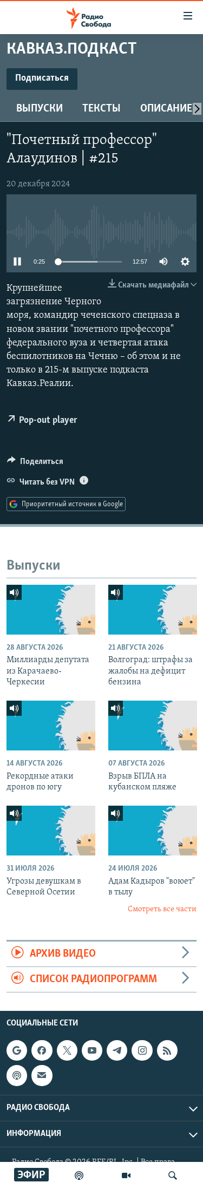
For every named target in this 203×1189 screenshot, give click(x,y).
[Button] (35, 464)
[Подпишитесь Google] (16, 1051)
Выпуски (39, 108)
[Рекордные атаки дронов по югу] (50, 725)
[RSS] (167, 1051)
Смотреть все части (162, 909)
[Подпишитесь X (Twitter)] (67, 1051)
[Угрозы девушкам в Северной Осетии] (50, 830)
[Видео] (126, 1175)
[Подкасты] (16, 1076)
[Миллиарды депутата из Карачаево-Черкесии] (50, 610)
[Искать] (172, 1175)
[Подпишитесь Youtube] (92, 1051)
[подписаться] (41, 1076)
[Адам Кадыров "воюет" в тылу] (152, 830)
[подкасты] (79, 1175)
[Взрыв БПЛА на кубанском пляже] (152, 725)
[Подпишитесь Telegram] (117, 1051)
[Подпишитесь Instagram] (142, 1051)
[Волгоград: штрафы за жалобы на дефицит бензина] (152, 610)
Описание (166, 108)
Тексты (101, 108)
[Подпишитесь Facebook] (41, 1051)
